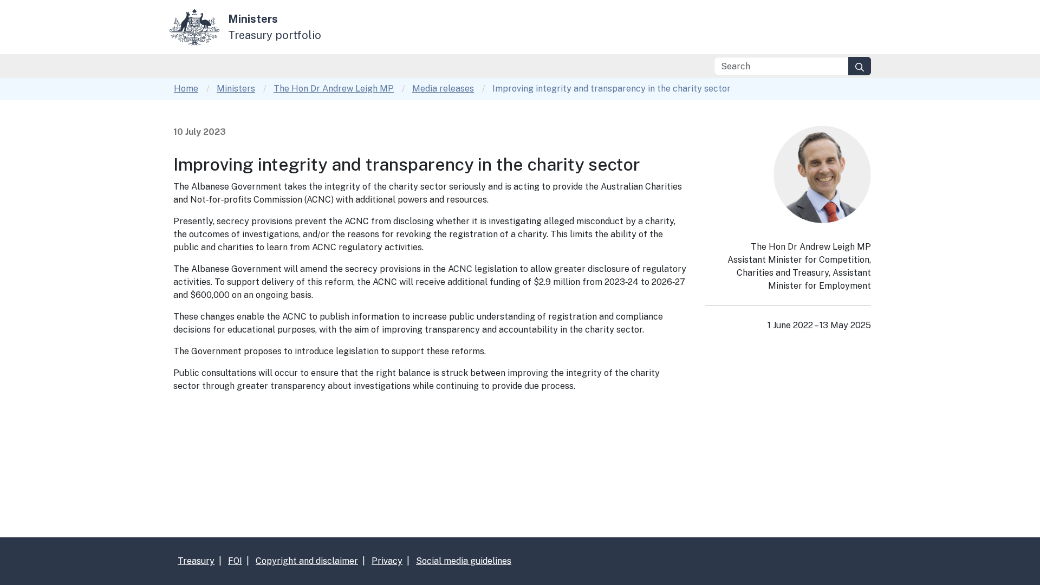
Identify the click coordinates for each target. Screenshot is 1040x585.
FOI (235, 561)
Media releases (443, 88)
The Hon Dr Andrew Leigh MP (334, 88)
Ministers (236, 88)
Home (186, 88)
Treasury (196, 561)
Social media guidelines (463, 561)
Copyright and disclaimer (307, 561)
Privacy (387, 561)
